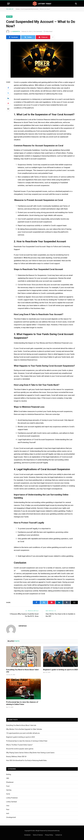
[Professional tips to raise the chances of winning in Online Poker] (23, 689)
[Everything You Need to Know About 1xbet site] (23, 656)
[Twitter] (8, 93)
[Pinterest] (8, 103)
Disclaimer (27, 835)
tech (7, 813)
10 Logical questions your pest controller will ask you (23, 733)
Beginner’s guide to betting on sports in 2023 (60, 670)
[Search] (76, 3)
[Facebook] (8, 88)
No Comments (38, 31)
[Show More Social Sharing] (53, 37)
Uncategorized (11, 817)
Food (7, 786)
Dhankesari (10, 782)
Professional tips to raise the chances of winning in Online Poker (22, 703)
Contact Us (58, 835)
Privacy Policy (49, 835)
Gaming (8, 790)
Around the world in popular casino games (19, 749)
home (8, 794)
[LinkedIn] (8, 98)
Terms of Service (38, 835)
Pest (7, 809)
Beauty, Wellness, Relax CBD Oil (16, 756)
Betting (9, 16)
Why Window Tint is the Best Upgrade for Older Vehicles (24, 729)
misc (7, 805)
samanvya (16, 31)
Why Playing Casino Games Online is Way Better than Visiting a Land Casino (30, 752)
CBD (7, 778)
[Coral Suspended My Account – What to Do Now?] (42, 60)
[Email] (8, 109)
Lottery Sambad (11, 802)
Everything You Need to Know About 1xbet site (22, 671)
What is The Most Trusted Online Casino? (19, 745)
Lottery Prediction (12, 798)
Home (17, 9)
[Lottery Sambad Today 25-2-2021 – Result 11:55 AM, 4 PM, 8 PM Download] (42, 3)
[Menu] (8, 3)
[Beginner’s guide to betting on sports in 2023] (60, 656)
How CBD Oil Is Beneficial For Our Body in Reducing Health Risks (26, 760)
